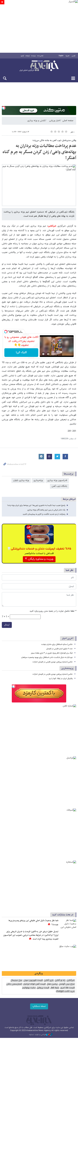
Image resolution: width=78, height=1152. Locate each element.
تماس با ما (40, 56)
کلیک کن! (21, 352)
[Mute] (48, 354)
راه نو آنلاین (60, 980)
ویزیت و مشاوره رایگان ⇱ (39, 559)
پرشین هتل (52, 984)
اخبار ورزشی (54, 120)
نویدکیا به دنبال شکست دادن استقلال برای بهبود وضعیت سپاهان (47, 657)
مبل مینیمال (16, 980)
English (61, 56)
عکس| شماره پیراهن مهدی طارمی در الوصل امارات (52, 661)
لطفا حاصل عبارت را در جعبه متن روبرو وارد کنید (53, 611)
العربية (67, 56)
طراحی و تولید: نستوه (37, 1034)
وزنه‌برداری (38, 480)
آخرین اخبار (67, 638)
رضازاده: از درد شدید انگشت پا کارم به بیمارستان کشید (44, 514)
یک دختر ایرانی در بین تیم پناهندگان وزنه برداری (46, 509)
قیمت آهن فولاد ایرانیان (34, 984)
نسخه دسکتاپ (39, 1006)
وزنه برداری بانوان (21, 480)
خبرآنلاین (39, 66)
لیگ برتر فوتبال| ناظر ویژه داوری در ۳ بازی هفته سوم (52, 653)
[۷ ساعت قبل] (68, 924)
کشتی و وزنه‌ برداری (36, 120)
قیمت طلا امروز (67, 988)
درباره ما (33, 56)
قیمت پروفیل (43, 988)
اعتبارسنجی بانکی (14, 984)
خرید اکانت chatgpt (65, 991)
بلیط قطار (54, 988)
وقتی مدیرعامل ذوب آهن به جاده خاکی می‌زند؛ (54, 140)
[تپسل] (3, 108)
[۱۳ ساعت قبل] (68, 935)
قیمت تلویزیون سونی (33, 980)
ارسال (6, 625)
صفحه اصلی (67, 120)
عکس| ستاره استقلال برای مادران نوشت (57, 644)
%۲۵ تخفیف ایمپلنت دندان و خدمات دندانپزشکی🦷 (39, 548)
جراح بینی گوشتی (67, 984)
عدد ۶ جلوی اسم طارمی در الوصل (59, 648)
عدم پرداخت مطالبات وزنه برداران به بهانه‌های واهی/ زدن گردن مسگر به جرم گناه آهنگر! (39, 152)
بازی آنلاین (49, 980)
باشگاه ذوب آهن (59, 486)
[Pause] (43, 354)
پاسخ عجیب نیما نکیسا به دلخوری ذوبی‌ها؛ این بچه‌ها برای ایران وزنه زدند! (36, 505)
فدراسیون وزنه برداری (57, 480)
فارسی (73, 56)
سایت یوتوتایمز (29, 988)
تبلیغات (27, 56)
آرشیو (22, 56)
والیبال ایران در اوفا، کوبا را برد (61, 678)
